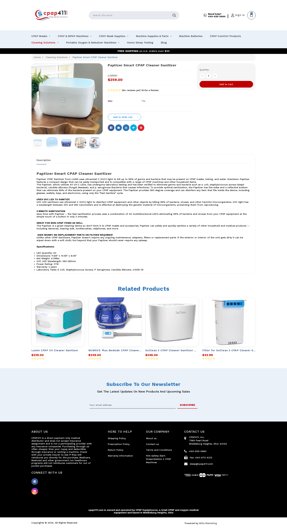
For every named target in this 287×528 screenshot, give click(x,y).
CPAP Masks (39, 36)
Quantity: (204, 69)
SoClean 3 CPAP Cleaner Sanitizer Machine (175, 350)
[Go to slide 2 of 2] (35, 336)
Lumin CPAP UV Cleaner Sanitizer (54, 350)
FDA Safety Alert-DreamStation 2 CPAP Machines (158, 459)
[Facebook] (111, 127)
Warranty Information (120, 455)
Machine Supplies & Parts (152, 36)
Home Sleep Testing (140, 42)
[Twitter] (133, 127)
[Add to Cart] (78, 305)
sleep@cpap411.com (201, 463)
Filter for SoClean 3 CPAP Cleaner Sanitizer (233, 350)
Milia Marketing (208, 523)
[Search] (174, 15)
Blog (164, 42)
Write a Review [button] (150, 90)
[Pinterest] (141, 127)
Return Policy (115, 450)
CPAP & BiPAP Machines (73, 36)
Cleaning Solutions (43, 42)
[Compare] (78, 324)
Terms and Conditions (159, 450)
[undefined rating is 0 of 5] (114, 90)
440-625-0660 (216, 16)
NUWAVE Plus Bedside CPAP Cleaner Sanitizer (121, 350)
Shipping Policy (117, 438)
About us (151, 438)
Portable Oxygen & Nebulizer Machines (91, 42)
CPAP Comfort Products (225, 36)
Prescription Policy (119, 444)
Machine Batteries (190, 36)
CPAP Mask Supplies (112, 36)
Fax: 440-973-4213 (201, 457)
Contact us (152, 444)
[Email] (118, 127)
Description (44, 160)
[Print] (126, 127)
